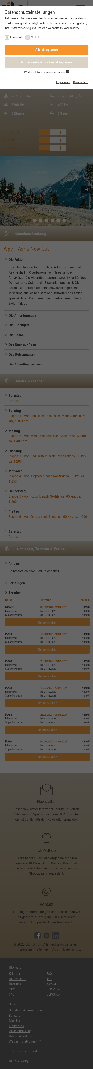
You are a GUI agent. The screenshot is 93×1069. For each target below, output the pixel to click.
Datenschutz (80, 82)
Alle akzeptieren (46, 49)
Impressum (63, 82)
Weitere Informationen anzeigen (44, 72)
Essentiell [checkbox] (16, 37)
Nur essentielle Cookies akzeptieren (46, 62)
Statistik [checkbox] (36, 37)
